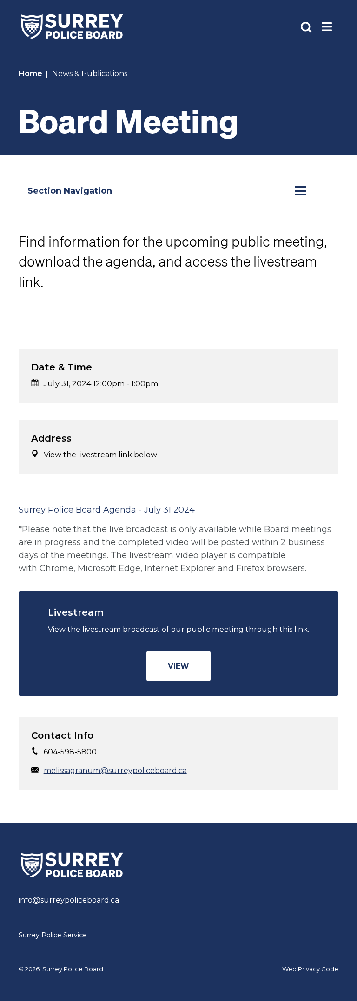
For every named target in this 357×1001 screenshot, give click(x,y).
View (178, 666)
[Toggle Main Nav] (327, 26)
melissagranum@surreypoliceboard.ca (115, 770)
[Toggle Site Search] (306, 26)
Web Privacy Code (310, 969)
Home (30, 73)
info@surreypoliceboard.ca (69, 900)
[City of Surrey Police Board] (72, 26)
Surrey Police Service (53, 935)
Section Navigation (69, 191)
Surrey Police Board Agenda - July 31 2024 (107, 510)
